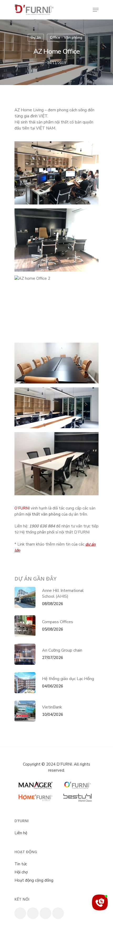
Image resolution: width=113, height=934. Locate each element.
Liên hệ (20, 833)
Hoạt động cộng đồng (33, 880)
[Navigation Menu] (96, 9)
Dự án (36, 37)
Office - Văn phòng (66, 37)
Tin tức (20, 864)
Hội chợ (21, 872)
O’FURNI (22, 508)
